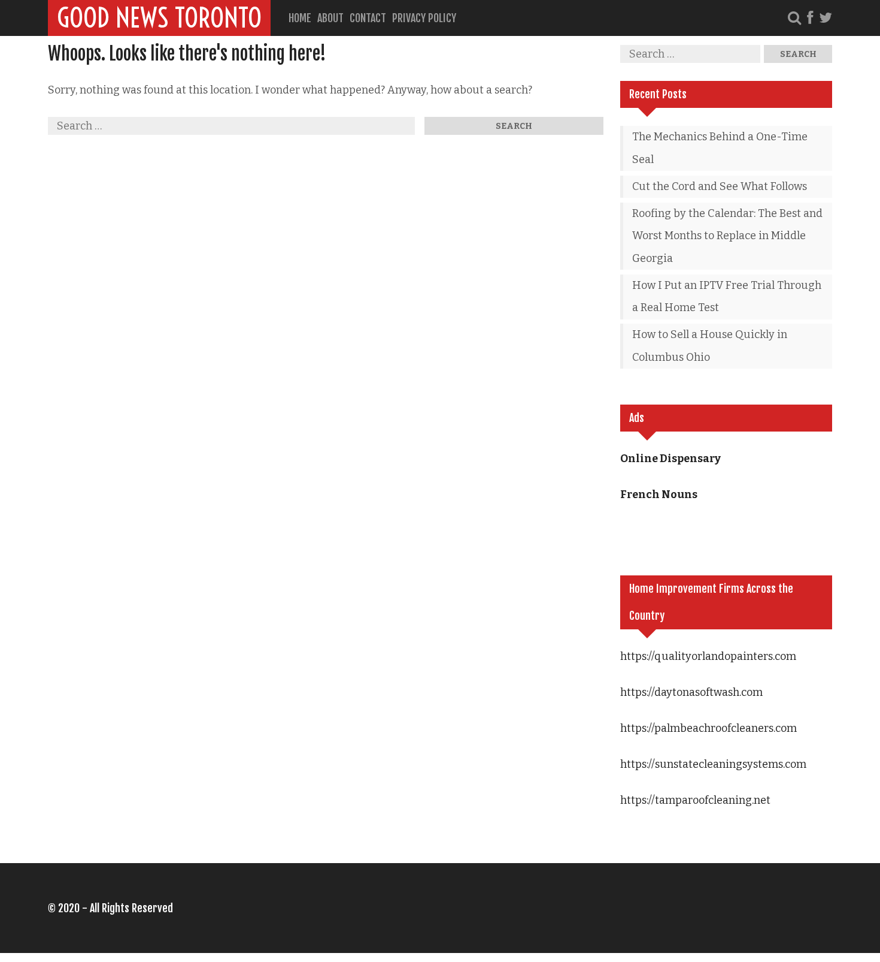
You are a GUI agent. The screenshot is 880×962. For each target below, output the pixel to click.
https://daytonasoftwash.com (691, 692)
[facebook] (810, 18)
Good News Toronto (159, 18)
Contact (368, 18)
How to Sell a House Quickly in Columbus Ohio (709, 346)
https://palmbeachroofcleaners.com (708, 728)
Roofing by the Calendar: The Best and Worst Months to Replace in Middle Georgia (727, 236)
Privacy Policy (424, 18)
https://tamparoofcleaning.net (695, 800)
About (330, 18)
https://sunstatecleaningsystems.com (713, 764)
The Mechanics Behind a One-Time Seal (720, 148)
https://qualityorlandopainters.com (708, 656)
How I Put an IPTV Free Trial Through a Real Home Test (726, 297)
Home (300, 18)
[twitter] (825, 18)
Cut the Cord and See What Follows (719, 186)
